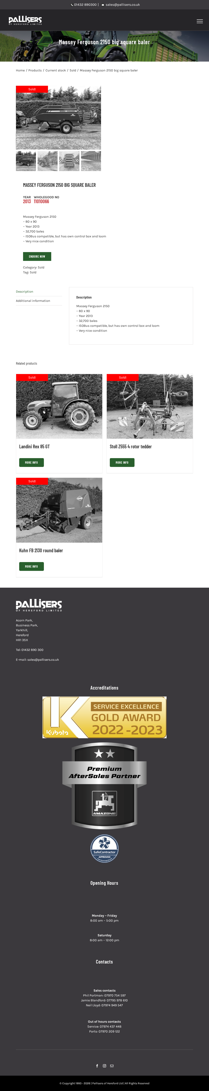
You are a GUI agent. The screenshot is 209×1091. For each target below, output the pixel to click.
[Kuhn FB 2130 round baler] (59, 510)
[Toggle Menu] (200, 21)
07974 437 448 (110, 1026)
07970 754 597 (115, 995)
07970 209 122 (109, 1031)
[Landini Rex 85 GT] (59, 406)
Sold (41, 267)
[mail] (111, 1065)
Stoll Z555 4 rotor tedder (131, 446)
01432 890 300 (32, 650)
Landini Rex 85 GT (34, 446)
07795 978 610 (117, 1000)
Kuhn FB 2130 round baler (41, 550)
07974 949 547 (112, 1005)
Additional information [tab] (33, 301)
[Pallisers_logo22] (39, 600)
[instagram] (104, 1065)
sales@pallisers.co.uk (122, 4)
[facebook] (97, 1065)
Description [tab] (24, 291)
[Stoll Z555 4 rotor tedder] (150, 406)
